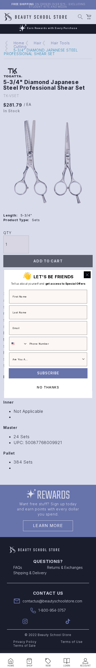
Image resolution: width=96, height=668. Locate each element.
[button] (11, 661)
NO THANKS (48, 387)
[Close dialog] (87, 274)
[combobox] (18, 344)
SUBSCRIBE (48, 373)
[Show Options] (83, 359)
